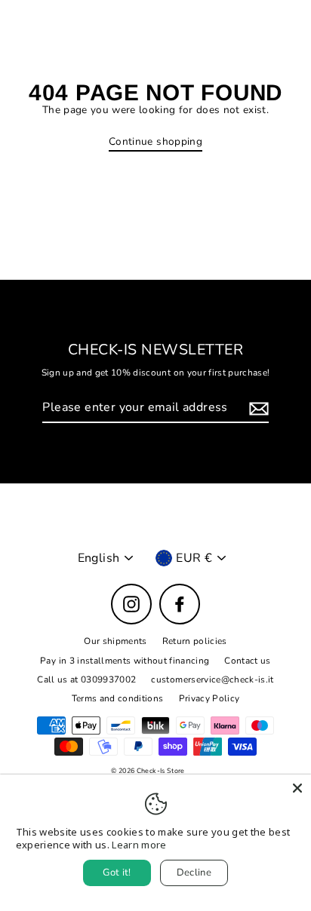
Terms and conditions (118, 698)
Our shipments (115, 641)
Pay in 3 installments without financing (124, 661)
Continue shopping (155, 142)
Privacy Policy (209, 698)
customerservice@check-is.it (212, 679)
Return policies (194, 641)
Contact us (247, 661)
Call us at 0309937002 (86, 679)
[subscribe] (257, 408)
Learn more (139, 844)
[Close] (297, 788)
